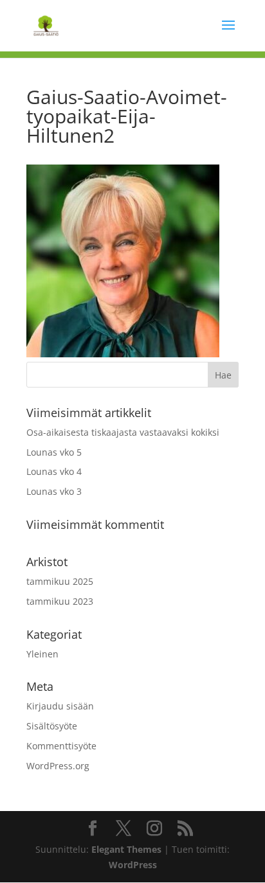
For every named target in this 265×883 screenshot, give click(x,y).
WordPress (133, 865)
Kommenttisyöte (61, 746)
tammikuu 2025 (59, 581)
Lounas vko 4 (54, 471)
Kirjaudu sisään (60, 706)
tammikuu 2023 (59, 601)
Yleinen (42, 654)
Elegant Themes (126, 849)
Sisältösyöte (51, 726)
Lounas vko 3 (54, 491)
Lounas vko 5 (54, 452)
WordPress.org (57, 766)
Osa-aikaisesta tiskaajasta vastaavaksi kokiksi (122, 432)
